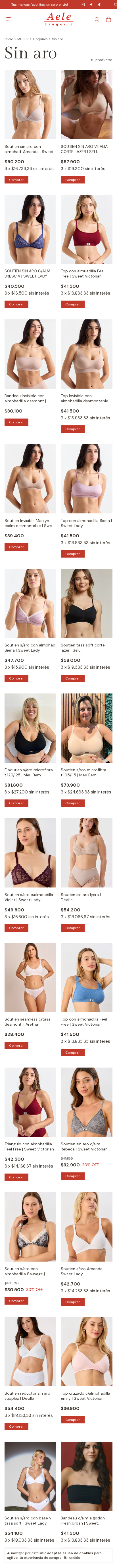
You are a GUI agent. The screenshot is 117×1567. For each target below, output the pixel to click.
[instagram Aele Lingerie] (83, 4)
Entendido (72, 1558)
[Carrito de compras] (108, 20)
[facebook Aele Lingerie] (91, 4)
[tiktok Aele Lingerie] (99, 4)
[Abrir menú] (8, 19)
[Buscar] (97, 19)
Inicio (9, 39)
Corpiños (40, 39)
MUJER (23, 39)
